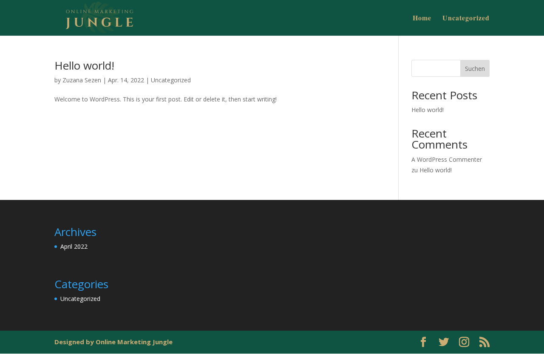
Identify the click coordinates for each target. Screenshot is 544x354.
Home (422, 18)
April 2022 (74, 246)
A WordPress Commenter (446, 159)
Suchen (475, 69)
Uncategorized (466, 18)
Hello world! (84, 65)
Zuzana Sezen (81, 80)
